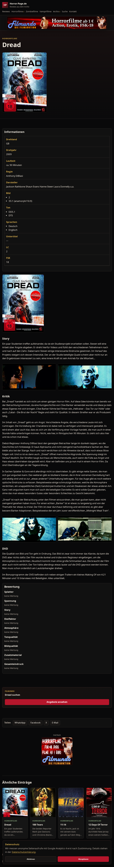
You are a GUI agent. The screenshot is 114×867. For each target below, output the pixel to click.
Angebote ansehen (57, 701)
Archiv (56, 11)
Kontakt (73, 11)
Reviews (6, 11)
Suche (65, 11)
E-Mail (55, 722)
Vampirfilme (45, 11)
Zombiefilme (32, 11)
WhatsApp (20, 722)
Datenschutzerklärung (24, 852)
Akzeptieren (83, 859)
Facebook (35, 722)
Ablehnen (31, 859)
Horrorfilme (17, 11)
